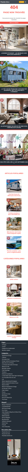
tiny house (4, 399)
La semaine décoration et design (10, 364)
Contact (4, 346)
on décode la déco (6, 388)
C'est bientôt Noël (6, 406)
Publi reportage (6, 370)
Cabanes (4, 357)
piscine (3, 392)
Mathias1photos (5, 415)
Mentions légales (6, 350)
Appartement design (6, 355)
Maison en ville (5, 366)
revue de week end (7, 397)
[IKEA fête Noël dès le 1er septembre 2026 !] (14, 147)
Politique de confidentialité (8, 348)
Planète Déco (5, 2)
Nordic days (5, 423)
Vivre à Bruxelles (6, 426)
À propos (4, 344)
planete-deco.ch (6, 432)
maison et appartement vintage (9, 386)
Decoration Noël (6, 359)
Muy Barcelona (5, 419)
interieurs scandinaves (7, 373)
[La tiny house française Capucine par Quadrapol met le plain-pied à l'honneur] (14, 74)
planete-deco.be (6, 433)
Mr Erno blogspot (6, 417)
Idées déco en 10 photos (8, 362)
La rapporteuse (5, 413)
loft (3, 379)
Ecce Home (4, 410)
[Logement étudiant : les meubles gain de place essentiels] (14, 38)
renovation (4, 395)
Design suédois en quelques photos (10, 361)
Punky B (4, 424)
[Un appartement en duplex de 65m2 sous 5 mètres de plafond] (14, 111)
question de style (6, 393)
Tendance (4, 372)
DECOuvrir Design (6, 408)
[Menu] (25, 2)
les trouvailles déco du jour (9, 377)
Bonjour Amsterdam (6, 404)
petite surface (5, 390)
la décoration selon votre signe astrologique (12, 375)
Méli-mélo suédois (6, 368)
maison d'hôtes (5, 384)
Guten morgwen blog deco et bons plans (11, 412)
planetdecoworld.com (7, 435)
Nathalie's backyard (6, 421)
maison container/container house (10, 383)
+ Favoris (21, 1)
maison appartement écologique (9, 381)
